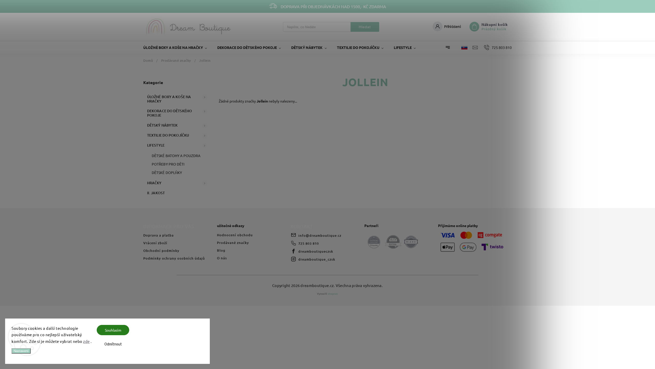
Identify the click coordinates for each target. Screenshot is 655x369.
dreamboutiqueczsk (315, 251)
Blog (221, 250)
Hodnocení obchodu (235, 235)
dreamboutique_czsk (316, 259)
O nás (222, 258)
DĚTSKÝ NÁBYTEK (162, 125)
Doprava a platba (158, 235)
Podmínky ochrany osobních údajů (174, 258)
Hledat (365, 27)
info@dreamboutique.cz (319, 235)
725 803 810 (308, 243)
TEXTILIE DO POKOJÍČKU (168, 135)
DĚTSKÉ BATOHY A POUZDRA (176, 155)
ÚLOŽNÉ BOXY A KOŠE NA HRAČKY (169, 99)
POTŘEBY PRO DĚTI (168, 164)
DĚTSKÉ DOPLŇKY (167, 172)
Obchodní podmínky (161, 250)
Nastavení (21, 351)
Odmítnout (113, 344)
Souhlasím (113, 330)
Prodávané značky (233, 242)
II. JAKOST (156, 192)
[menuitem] (177, 47)
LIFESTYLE (156, 145)
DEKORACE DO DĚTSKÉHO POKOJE (169, 113)
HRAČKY (154, 182)
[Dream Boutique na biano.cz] (411, 242)
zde (86, 341)
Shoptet (333, 293)
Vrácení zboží (155, 243)
